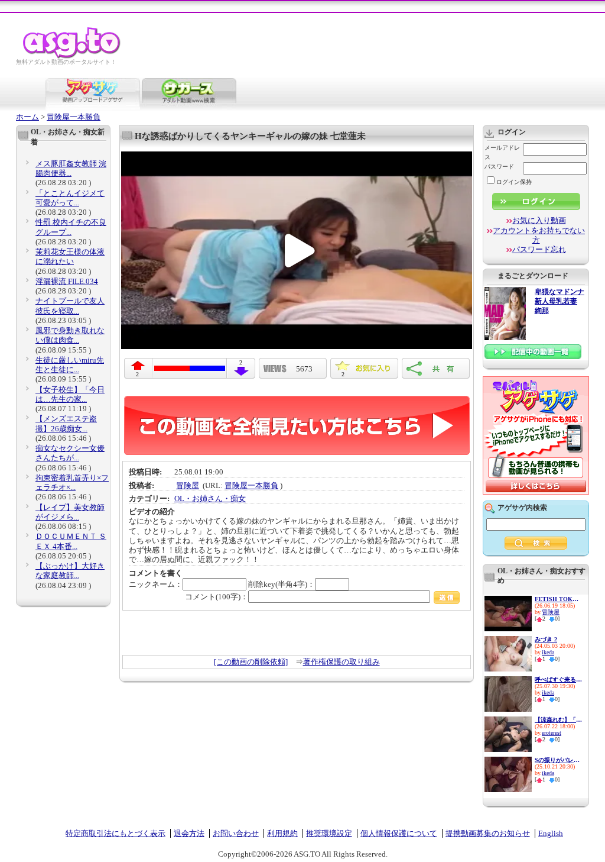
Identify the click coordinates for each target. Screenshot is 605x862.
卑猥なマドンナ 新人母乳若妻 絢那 (559, 301)
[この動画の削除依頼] (251, 661)
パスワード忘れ (539, 249)
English (550, 833)
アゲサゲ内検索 (522, 507)
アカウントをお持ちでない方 (539, 235)
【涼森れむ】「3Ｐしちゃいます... (558, 719)
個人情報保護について (398, 833)
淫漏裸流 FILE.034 (66, 281)
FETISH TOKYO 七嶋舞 (558, 599)
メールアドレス (502, 152)
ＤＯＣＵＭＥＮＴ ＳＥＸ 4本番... (70, 541)
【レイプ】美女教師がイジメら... (70, 512)
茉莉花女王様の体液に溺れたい (70, 256)
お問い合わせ (236, 833)
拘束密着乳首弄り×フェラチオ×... (72, 482)
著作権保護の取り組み (341, 661)
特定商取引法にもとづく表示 (115, 833)
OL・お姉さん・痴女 (210, 498)
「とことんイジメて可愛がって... (70, 198)
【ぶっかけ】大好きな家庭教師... (70, 570)
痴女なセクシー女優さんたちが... (70, 453)
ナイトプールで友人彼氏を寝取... (70, 305)
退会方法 (189, 833)
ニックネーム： (156, 584)
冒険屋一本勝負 (73, 116)
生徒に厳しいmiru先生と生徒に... (69, 365)
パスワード (499, 166)
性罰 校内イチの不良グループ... (70, 227)
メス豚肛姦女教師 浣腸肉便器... (70, 168)
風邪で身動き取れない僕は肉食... (70, 335)
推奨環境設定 (329, 833)
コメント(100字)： (216, 596)
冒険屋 (187, 485)
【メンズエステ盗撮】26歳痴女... (66, 423)
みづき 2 (546, 639)
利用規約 (282, 833)
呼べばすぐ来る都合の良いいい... (558, 679)
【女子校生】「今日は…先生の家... (70, 394)
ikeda (548, 652)
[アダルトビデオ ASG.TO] (72, 56)
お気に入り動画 (539, 220)
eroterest (551, 732)
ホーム (27, 116)
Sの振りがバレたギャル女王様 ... (558, 760)
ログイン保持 (514, 182)
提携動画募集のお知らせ (487, 833)
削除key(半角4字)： (281, 584)
